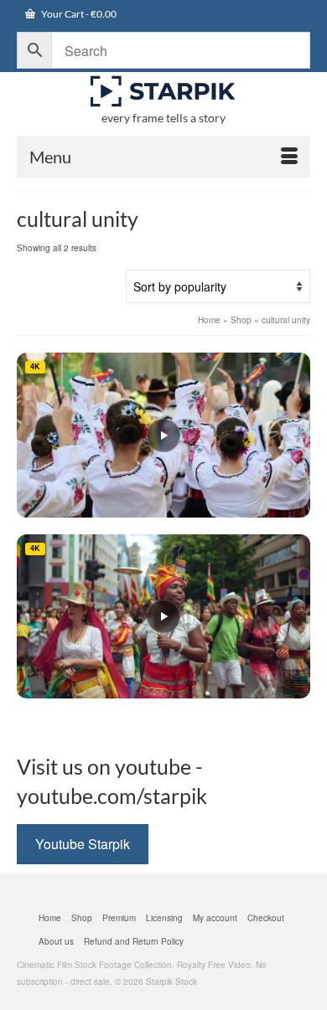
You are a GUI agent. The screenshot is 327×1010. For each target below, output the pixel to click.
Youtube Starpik (82, 843)
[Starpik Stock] (163, 92)
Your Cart (78, 14)
